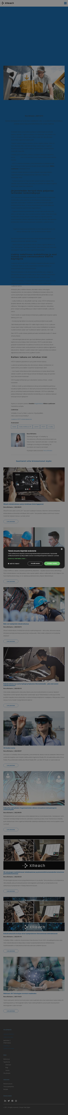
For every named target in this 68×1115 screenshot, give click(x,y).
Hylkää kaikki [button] (35, 563)
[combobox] (62, 549)
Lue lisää (56, 555)
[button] (34, 558)
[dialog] (34, 557)
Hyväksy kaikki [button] (52, 563)
